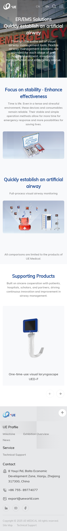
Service (8, 447)
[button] (60, 394)
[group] (33, 346)
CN (38, 6)
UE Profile (10, 427)
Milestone (9, 434)
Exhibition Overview (36, 434)
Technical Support (14, 454)
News (6, 440)
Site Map (8, 525)
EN (47, 6)
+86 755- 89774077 (23, 490)
